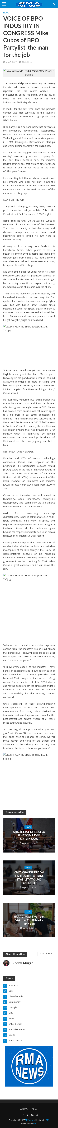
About (35, 1108)
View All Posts (46, 953)
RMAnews (29, 1120)
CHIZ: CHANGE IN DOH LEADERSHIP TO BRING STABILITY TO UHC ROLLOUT (29, 878)
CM (47, 1120)
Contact (24, 1108)
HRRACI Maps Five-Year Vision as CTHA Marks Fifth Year (29, 920)
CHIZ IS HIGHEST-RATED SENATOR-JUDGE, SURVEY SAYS (29, 835)
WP (34, 1123)
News (6, 12)
